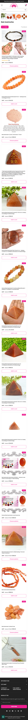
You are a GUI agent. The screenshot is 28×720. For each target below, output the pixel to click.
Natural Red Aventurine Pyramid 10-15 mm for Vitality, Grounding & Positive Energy (14, 440)
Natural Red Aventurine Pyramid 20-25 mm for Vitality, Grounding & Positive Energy (14, 213)
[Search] (25, 9)
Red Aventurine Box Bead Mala (8, 589)
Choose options (14, 66)
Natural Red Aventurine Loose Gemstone (11, 515)
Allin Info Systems (16, 717)
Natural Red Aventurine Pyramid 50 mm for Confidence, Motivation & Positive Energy (11, 326)
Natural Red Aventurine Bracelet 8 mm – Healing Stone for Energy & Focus (14, 97)
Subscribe (14, 706)
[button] (2, 5)
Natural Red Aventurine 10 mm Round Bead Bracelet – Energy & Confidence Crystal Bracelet (14, 289)
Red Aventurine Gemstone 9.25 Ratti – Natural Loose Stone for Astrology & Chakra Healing (13, 478)
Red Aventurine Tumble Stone (8, 626)
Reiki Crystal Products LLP (15, 716)
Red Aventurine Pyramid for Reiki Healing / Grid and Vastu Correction (13, 552)
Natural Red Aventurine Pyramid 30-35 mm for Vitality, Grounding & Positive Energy (14, 402)
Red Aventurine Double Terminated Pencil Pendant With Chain (13, 664)
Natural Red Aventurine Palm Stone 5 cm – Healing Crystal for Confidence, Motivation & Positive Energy (13, 251)
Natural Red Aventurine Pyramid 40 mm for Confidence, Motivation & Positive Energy (11, 364)
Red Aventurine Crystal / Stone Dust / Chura (11, 134)
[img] (5, 60)
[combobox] (14, 9)
